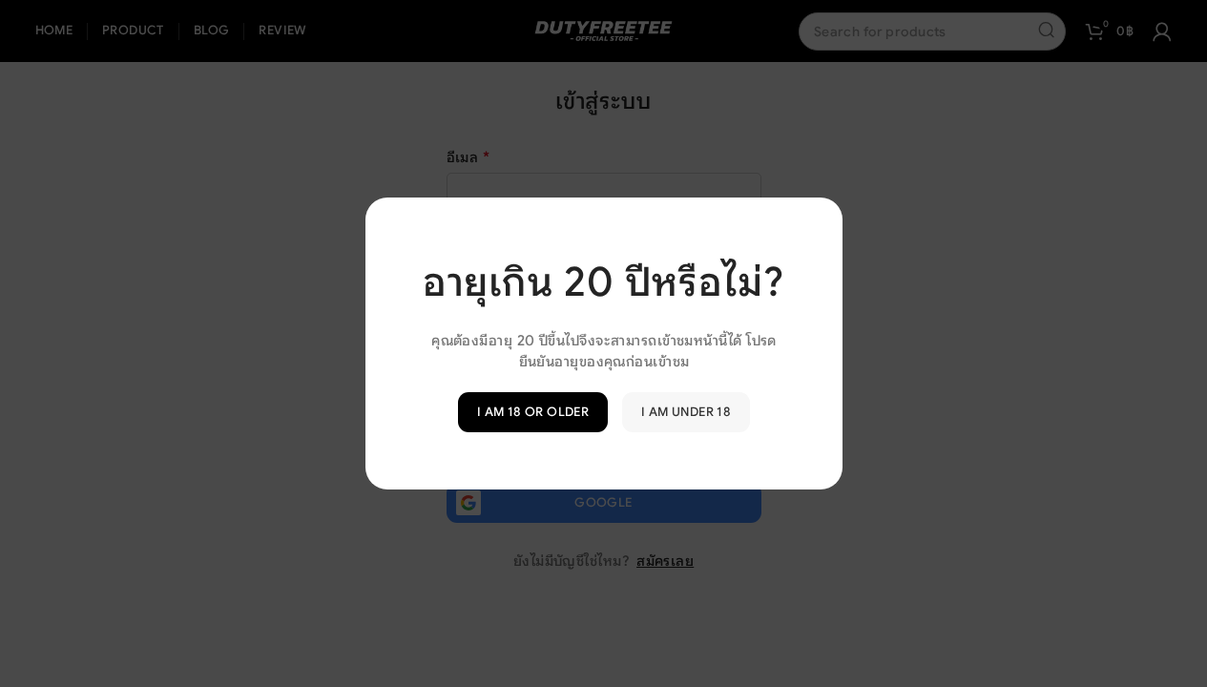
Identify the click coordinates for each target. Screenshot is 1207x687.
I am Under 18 (686, 412)
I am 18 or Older (532, 412)
